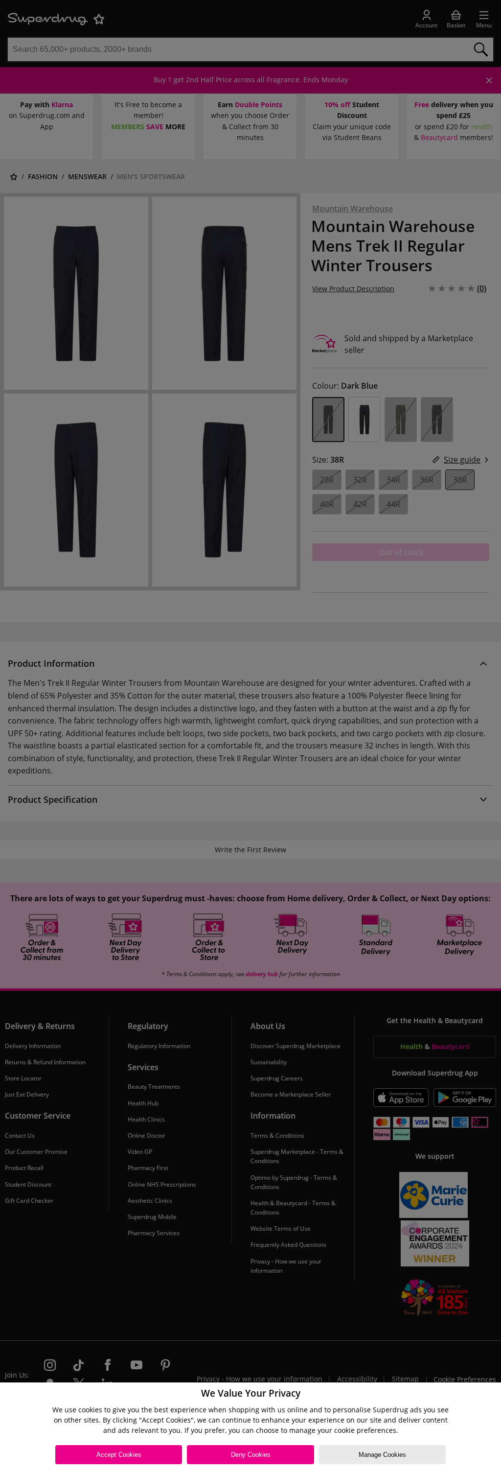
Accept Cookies (118, 1454)
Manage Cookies (382, 1454)
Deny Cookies (251, 1454)
